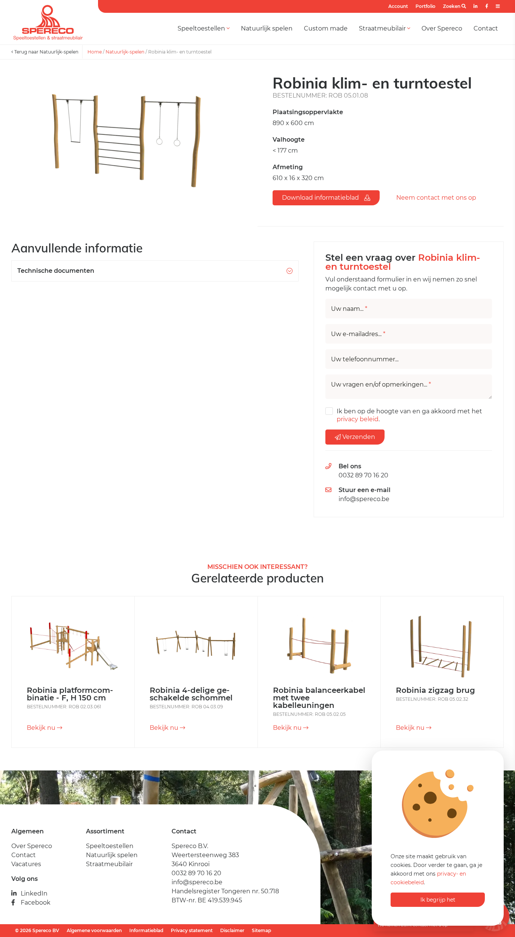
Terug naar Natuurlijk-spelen (45, 52)
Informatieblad (146, 930)
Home (94, 52)
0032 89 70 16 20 (363, 475)
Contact (486, 28)
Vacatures (26, 864)
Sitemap (261, 930)
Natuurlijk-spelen (125, 52)
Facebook (36, 902)
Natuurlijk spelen (267, 28)
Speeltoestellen (202, 28)
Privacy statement (192, 930)
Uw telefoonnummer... (365, 359)
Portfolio (425, 6)
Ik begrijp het (437, 899)
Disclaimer (232, 930)
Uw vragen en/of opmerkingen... (381, 385)
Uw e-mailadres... (358, 334)
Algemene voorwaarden (94, 930)
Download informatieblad (321, 197)
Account (398, 6)
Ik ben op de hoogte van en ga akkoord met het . (409, 415)
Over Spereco (442, 28)
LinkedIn (34, 893)
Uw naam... (349, 309)
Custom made (326, 28)
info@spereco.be (364, 499)
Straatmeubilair (383, 28)
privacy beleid (358, 419)
